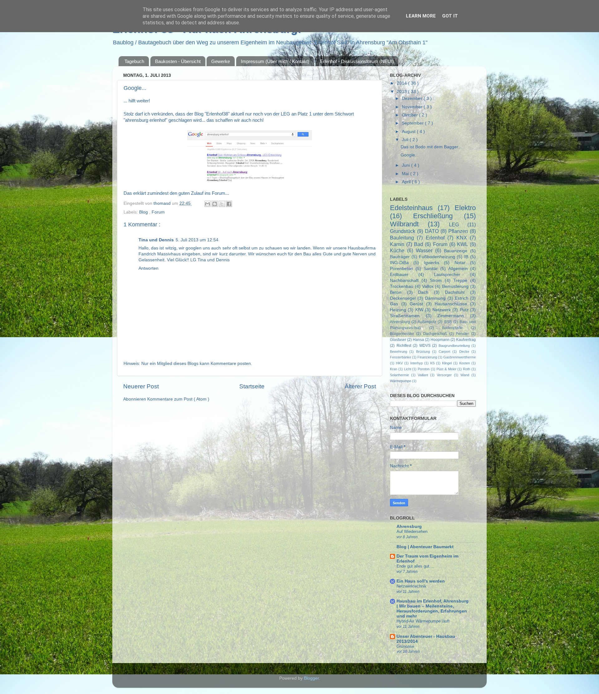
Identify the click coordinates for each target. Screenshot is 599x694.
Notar (460, 262)
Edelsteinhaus (411, 208)
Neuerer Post (141, 386)
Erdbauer (399, 274)
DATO (432, 231)
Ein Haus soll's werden (421, 581)
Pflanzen (458, 231)
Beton (396, 292)
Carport (444, 351)
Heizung (398, 310)
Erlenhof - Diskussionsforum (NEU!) (357, 61)
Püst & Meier (446, 369)
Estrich (461, 298)
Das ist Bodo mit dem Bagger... (431, 147)
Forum (158, 212)
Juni (406, 165)
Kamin (397, 244)
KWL (462, 244)
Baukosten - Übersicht (178, 61)
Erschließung (433, 216)
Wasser (424, 250)
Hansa (418, 339)
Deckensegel (403, 298)
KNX (461, 237)
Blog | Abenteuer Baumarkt (425, 546)
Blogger (311, 678)
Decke (464, 351)
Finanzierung (427, 357)
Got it (450, 16)
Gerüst (416, 304)
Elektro (465, 208)
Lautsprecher (447, 274)
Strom (436, 280)
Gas (394, 304)
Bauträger (400, 256)
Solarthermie (399, 375)
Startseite (252, 386)
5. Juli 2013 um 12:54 (197, 240)
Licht (407, 369)
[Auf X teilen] (222, 204)
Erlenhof (435, 237)
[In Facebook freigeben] (229, 204)
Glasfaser (398, 339)
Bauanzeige (455, 251)
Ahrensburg (400, 322)
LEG (454, 224)
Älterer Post (360, 386)
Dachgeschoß (435, 334)
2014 (402, 83)
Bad (418, 244)
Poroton (424, 369)
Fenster (462, 334)
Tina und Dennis (156, 240)
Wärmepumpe (400, 381)
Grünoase (405, 646)
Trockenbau (401, 286)
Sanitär (431, 268)
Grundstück (402, 231)
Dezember (413, 98)
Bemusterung (455, 286)
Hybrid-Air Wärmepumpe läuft (423, 621)
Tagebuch (134, 61)
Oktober (410, 115)
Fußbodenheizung (437, 256)
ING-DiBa (399, 262)
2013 (402, 91)
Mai (406, 173)
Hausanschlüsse (451, 304)
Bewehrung (398, 351)
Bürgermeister (402, 334)
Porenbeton (401, 268)
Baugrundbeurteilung (454, 345)
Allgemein (458, 268)
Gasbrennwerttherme (459, 357)
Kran (393, 369)
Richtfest (404, 345)
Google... (410, 155)
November (413, 107)
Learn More (421, 16)
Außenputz (427, 322)
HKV (399, 363)
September (413, 123)
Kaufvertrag (466, 339)
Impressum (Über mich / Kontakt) (275, 61)
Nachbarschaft (404, 280)
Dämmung (435, 298)
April (407, 182)
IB (466, 256)
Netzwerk (441, 310)
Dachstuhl (455, 292)
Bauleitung (402, 237)
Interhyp (416, 363)
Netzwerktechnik (411, 586)
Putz (464, 310)
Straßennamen (405, 315)
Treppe (460, 280)
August (409, 131)
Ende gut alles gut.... (415, 566)
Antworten (148, 268)
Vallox (428, 286)
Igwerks (431, 262)
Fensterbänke (400, 357)
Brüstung (423, 351)
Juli (406, 139)
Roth (466, 369)
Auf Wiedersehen (412, 531)
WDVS (425, 345)
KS (432, 363)
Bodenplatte (452, 328)
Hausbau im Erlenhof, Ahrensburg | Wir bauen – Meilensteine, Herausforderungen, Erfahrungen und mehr (433, 608)
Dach (423, 292)
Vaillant (423, 375)
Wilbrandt (404, 224)
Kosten (464, 363)
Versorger (444, 375)
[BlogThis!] (215, 204)
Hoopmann (440, 339)
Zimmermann (450, 315)
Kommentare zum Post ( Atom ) (178, 399)
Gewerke (220, 61)
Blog (144, 212)
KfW (419, 310)
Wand (464, 375)
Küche (397, 250)
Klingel (447, 363)
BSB (448, 322)
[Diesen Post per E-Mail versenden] (207, 204)
